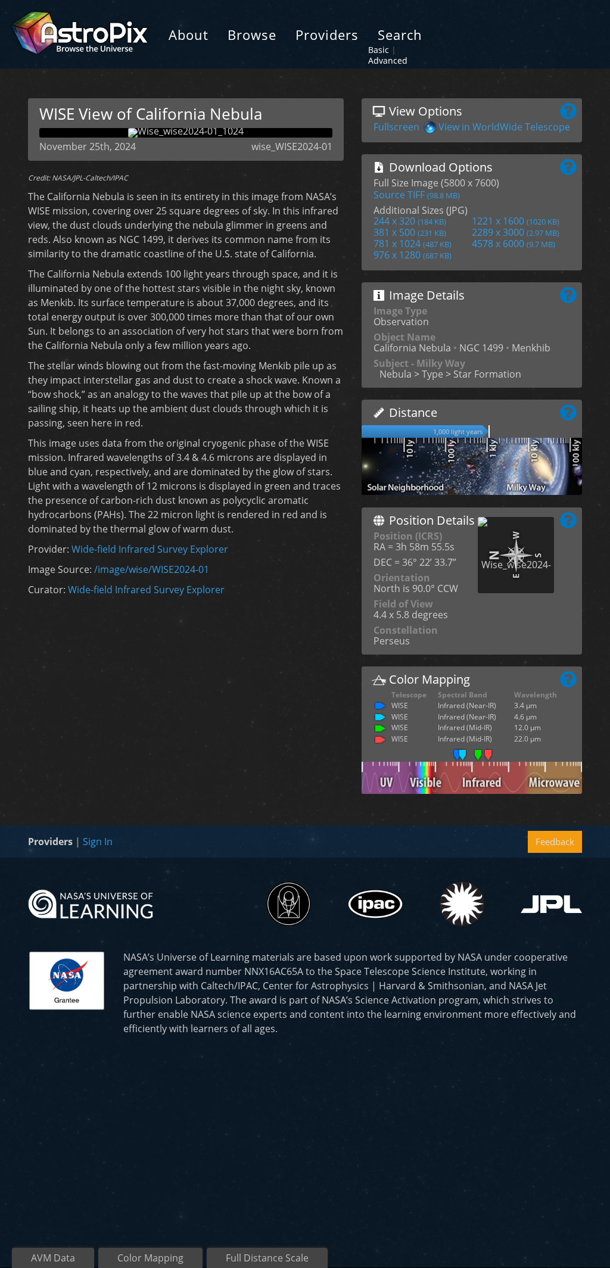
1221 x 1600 (515, 221)
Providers (327, 34)
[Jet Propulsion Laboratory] (551, 904)
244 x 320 (410, 221)
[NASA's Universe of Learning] (90, 902)
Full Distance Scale (267, 1257)
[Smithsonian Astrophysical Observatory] (462, 903)
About (188, 34)
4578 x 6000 (513, 243)
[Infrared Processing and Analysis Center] (375, 904)
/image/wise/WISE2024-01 (151, 569)
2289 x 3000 (515, 232)
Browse (252, 34)
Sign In (98, 841)
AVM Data (53, 1257)
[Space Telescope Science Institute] (288, 903)
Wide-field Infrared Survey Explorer (149, 549)
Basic (378, 49)
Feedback (555, 842)
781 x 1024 (413, 243)
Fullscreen (396, 126)
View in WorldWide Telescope (504, 126)
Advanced (387, 60)
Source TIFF (417, 194)
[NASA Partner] (66, 979)
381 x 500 (410, 232)
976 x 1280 (413, 254)
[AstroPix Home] (80, 34)
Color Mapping (150, 1257)
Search (400, 34)
